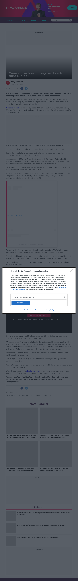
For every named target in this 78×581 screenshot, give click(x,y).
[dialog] (39, 290)
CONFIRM (20, 303)
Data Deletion (28, 310)
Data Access (39, 310)
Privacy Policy (50, 310)
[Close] (72, 271)
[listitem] (39, 297)
